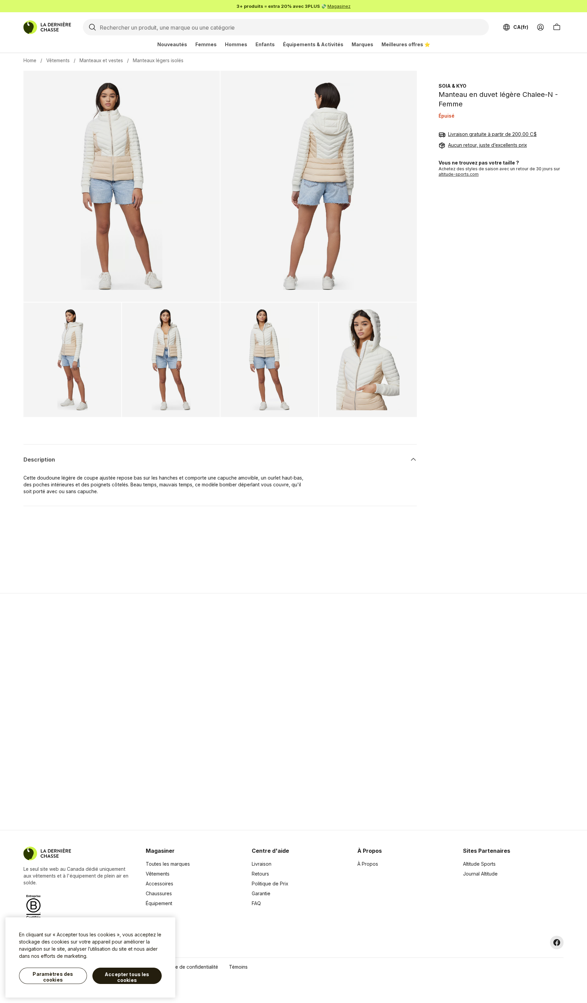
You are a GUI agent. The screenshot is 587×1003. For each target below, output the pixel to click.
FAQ (256, 903)
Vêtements (58, 60)
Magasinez (339, 6)
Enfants (265, 44)
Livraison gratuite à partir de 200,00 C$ (492, 134)
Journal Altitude (480, 874)
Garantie (261, 893)
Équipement (159, 903)
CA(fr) (520, 27)
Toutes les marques (168, 864)
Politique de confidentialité (188, 967)
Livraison (261, 864)
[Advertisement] (185, 712)
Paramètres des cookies (53, 977)
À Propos (367, 864)
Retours (260, 874)
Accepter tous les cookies (127, 977)
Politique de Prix (270, 883)
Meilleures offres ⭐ (405, 44)
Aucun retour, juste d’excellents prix (487, 145)
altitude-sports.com (459, 174)
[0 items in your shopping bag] (557, 27)
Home (29, 60)
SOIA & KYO (452, 86)
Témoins (238, 967)
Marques (362, 44)
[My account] (540, 27)
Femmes (206, 44)
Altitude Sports (479, 864)
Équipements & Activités (313, 44)
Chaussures (159, 893)
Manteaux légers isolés (158, 60)
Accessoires (159, 883)
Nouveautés (172, 44)
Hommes (236, 44)
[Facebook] (557, 942)
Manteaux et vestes (101, 60)
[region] (90, 957)
